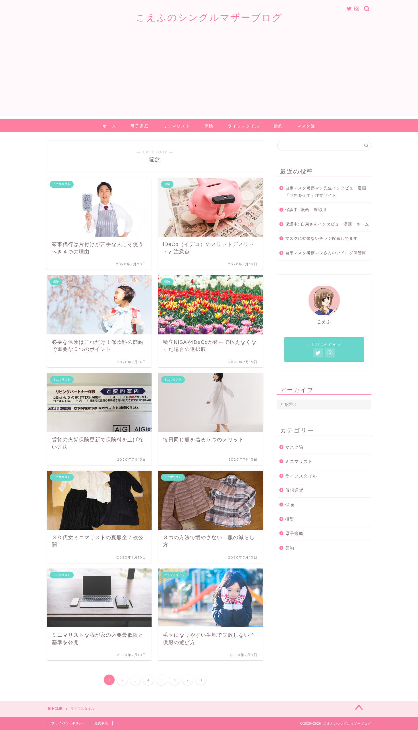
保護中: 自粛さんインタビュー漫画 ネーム (327, 224)
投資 (289, 519)
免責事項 (101, 723)
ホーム (109, 126)
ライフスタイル (244, 126)
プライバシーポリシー (68, 723)
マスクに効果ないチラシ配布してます (321, 238)
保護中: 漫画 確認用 (305, 210)
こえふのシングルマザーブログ (209, 17)
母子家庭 (140, 126)
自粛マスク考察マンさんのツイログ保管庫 (325, 253)
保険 (209, 126)
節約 (278, 126)
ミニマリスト (176, 126)
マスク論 (306, 126)
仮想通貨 (294, 490)
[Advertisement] (209, 76)
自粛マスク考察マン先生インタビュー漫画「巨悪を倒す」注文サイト (325, 192)
